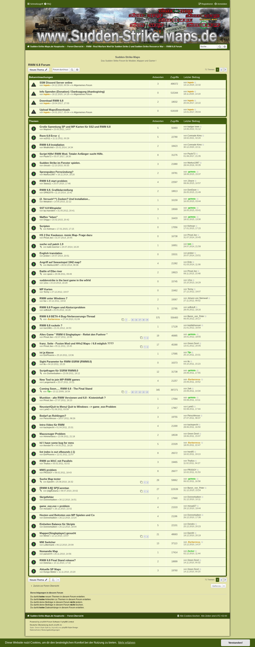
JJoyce (191, 181)
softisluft (47, 310)
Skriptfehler (47, 497)
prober (47, 256)
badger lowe (193, 126)
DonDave (192, 190)
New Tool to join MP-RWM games (60, 379)
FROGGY (48, 472)
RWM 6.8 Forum (39, 64)
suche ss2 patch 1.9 (51, 244)
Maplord (47, 129)
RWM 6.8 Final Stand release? (58, 560)
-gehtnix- (192, 172)
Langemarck (49, 382)
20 (132, 392)
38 (143, 320)
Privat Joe (48, 238)
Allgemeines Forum (83, 85)
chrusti (47, 165)
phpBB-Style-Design (70, 627)
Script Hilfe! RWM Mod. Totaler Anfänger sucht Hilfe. (71, 154)
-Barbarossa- (53, 319)
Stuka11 (47, 183)
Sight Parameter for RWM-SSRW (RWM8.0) (66, 361)
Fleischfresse (50, 418)
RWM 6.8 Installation (52, 144)
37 (140, 320)
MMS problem (48, 470)
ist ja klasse (47, 352)
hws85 (191, 452)
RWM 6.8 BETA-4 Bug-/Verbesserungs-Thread (67, 316)
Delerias (48, 563)
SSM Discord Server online (56, 82)
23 (143, 392)
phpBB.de (58, 625)
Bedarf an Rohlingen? (53, 415)
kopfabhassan (194, 325)
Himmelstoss (50, 436)
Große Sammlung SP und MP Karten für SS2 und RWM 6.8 (75, 126)
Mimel (46, 536)
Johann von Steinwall (198, 298)
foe (45, 301)
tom (189, 244)
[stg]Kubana (52, 491)
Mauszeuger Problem (52, 433)
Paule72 (48, 156)
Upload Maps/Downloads (55, 109)
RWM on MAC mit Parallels (56, 461)
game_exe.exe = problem (55, 506)
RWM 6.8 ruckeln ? (51, 325)
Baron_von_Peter (196, 316)
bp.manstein (49, 210)
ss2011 (47, 138)
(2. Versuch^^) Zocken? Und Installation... (65, 199)
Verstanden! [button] (235, 642)
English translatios (51, 253)
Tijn (189, 352)
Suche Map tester (50, 479)
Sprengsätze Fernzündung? (56, 172)
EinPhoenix (49, 355)
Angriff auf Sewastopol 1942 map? (60, 262)
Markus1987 (193, 163)
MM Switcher (48, 542)
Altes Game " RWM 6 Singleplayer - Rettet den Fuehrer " (74, 334)
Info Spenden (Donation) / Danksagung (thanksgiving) (72, 91)
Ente (190, 262)
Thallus (47, 463)
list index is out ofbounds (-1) (57, 452)
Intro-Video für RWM (52, 424)
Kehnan (51, 229)
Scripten (45, 226)
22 (140, 392)
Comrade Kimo (195, 135)
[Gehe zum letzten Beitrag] (195, 82)
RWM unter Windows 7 (53, 298)
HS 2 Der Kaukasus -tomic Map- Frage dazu (66, 235)
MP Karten (46, 289)
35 (132, 320)
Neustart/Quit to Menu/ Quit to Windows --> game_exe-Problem (78, 406)
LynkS (46, 409)
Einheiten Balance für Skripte (57, 524)
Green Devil (193, 343)
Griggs (47, 220)
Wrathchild (49, 147)
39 (147, 320)
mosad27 (48, 509)
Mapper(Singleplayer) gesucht (58, 533)
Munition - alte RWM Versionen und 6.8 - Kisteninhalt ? (73, 397)
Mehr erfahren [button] (126, 642)
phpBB (42, 622)
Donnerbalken (54, 373)
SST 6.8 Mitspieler (50, 208)
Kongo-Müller (50, 572)
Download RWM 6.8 (51, 100)
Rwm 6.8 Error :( (50, 135)
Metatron (48, 201)
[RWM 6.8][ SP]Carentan (54, 488)
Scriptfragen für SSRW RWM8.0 (59, 370)
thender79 (48, 445)
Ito (45, 364)
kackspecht (49, 427)
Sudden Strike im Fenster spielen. (60, 163)
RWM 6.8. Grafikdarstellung (56, 190)
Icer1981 (48, 328)
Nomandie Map (49, 551)
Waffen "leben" (49, 217)
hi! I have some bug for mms (57, 443)
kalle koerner (53, 247)
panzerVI (48, 554)
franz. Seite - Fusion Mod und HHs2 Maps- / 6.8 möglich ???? (77, 343)
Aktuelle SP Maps (50, 569)
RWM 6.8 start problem (53, 181)
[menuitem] (47, 4)
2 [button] (221, 69)
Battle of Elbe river (51, 271)
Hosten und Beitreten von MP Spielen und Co (67, 515)
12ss (46, 283)
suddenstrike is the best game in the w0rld (65, 280)
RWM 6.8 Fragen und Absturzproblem (62, 307)
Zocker (191, 551)
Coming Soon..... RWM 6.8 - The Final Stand (66, 388)
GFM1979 (48, 192)
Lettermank (49, 545)
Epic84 (50, 482)
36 (136, 320)
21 (136, 392)
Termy (46, 292)
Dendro (191, 524)
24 (147, 392)
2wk (189, 388)
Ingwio (47, 85)
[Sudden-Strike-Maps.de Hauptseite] (127, 23)
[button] (225, 70)
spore (50, 274)
